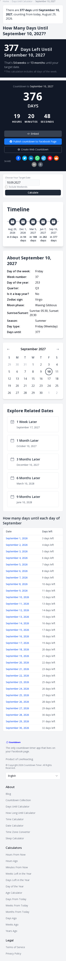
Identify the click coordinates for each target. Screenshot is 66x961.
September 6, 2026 (17, 571)
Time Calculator (15, 819)
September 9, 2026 (17, 590)
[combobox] (33, 775)
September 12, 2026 (17, 610)
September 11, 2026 (17, 603)
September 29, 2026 (17, 721)
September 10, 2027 (41, 86)
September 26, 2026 (17, 701)
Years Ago (11, 931)
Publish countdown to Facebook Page (34, 141)
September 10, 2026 (17, 597)
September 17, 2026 (17, 643)
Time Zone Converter (18, 832)
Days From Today (16, 899)
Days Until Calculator (17, 806)
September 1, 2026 (17, 538)
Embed (35, 133)
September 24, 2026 (17, 688)
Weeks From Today (17, 905)
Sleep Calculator (15, 838)
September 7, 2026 (17, 577)
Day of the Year (15, 886)
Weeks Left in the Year (18, 873)
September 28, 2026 (17, 714)
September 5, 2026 (17, 564)
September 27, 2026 (17, 708)
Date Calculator (14, 825)
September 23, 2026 (17, 682)
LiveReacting (25, 759)
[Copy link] (40, 164)
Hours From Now (16, 854)
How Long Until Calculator (20, 813)
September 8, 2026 (17, 584)
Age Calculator (14, 892)
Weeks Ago (12, 924)
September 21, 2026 (17, 669)
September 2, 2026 (17, 544)
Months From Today (17, 911)
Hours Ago (12, 861)
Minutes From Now (17, 867)
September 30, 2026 (17, 728)
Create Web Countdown (34, 149)
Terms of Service (15, 947)
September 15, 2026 (17, 629)
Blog (8, 793)
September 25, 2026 (17, 695)
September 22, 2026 (17, 675)
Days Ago (11, 918)
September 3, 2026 (17, 551)
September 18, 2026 (17, 649)
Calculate (33, 192)
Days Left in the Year (18, 880)
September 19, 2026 (17, 656)
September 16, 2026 (17, 636)
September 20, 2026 (17, 662)
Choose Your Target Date (17, 177)
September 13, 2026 (17, 616)
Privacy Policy (13, 953)
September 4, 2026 (17, 558)
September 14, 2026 (17, 623)
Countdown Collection (18, 800)
